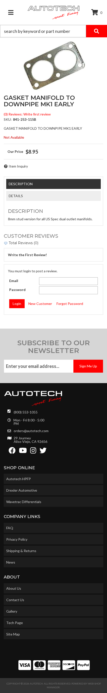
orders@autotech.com (31, 431)
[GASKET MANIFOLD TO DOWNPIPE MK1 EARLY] (53, 66)
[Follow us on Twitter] (43, 452)
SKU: (8, 119)
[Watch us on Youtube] (23, 452)
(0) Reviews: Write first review (27, 114)
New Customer (40, 303)
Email (13, 281)
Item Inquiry (18, 166)
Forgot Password (69, 303)
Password (17, 290)
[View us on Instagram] (33, 452)
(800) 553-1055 (26, 412)
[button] (53, 31)
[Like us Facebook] (12, 452)
